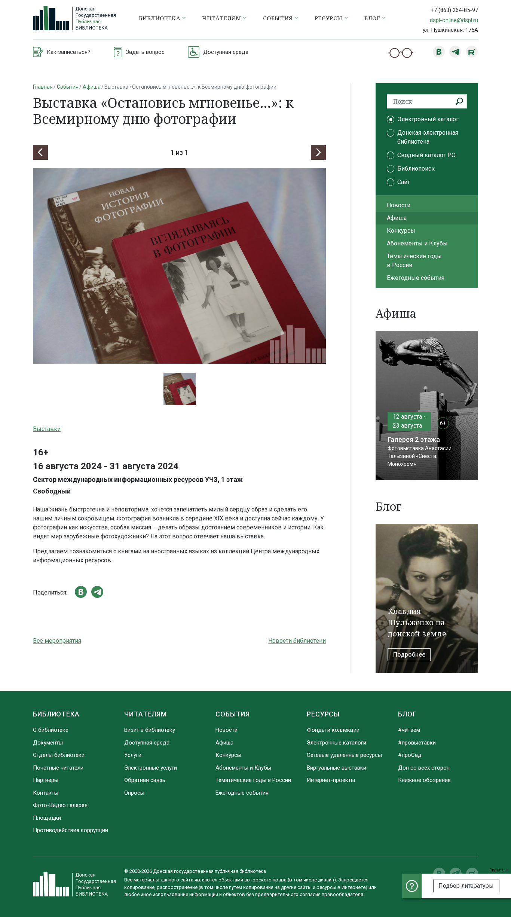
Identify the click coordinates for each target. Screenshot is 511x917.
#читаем (409, 730)
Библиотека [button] (159, 18)
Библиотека (56, 714)
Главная (43, 87)
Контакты (45, 792)
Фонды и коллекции (333, 730)
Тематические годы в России (414, 261)
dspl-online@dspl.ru (454, 20)
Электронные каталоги (336, 742)
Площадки (47, 817)
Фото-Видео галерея (60, 805)
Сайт (403, 182)
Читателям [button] (221, 18)
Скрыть (497, 870)
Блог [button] (372, 18)
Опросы (134, 792)
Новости (398, 205)
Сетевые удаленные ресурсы (344, 755)
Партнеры (45, 780)
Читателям (145, 714)
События (68, 87)
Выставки (47, 428)
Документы (48, 742)
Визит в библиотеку (149, 730)
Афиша (92, 87)
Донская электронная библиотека (427, 137)
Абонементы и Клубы (417, 243)
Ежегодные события (415, 277)
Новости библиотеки (297, 640)
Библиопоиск (416, 168)
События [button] (278, 18)
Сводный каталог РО (426, 155)
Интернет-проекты (331, 780)
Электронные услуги (150, 767)
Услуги (132, 755)
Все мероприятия (57, 640)
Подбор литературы (466, 885)
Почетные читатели (58, 767)
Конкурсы (401, 230)
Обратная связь (144, 780)
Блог (407, 714)
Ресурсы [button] (329, 18)
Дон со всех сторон (424, 767)
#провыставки (417, 742)
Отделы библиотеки (59, 755)
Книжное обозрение (424, 780)
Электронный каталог (428, 119)
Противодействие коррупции (70, 830)
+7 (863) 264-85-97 (454, 10)
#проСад (410, 755)
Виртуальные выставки (336, 767)
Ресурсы (323, 714)
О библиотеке (50, 730)
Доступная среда (146, 742)
